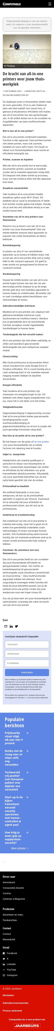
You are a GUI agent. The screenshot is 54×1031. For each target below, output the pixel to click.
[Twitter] (16, 626)
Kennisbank (9, 882)
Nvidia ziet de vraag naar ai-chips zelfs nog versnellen (14, 757)
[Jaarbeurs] (27, 1024)
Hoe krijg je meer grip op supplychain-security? (13, 837)
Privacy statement (12, 1010)
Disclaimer (8, 995)
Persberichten (10, 920)
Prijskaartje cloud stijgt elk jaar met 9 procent (14, 738)
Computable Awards (13, 888)
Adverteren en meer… (13, 914)
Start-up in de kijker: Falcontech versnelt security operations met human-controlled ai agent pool (14, 811)
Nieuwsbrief (9, 939)
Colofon (7, 893)
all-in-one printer (40, 441)
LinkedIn (11, 964)
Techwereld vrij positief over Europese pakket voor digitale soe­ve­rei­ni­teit (14, 781)
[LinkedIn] (11, 626)
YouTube (11, 969)
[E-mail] (5, 626)
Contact (7, 934)
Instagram (12, 975)
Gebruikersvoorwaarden (16, 1003)
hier (25, 698)
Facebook (12, 953)
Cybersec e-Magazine (14, 899)
